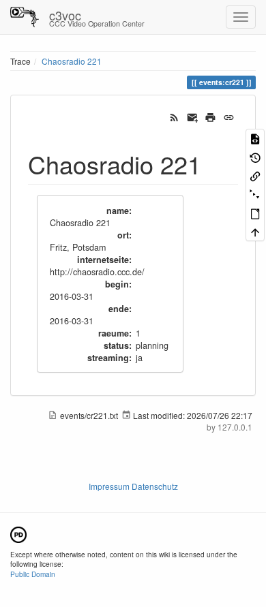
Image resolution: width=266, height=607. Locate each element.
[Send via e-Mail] (192, 116)
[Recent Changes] (174, 116)
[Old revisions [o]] (255, 156)
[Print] (210, 116)
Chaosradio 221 (72, 61)
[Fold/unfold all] (255, 193)
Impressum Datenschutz (133, 486)
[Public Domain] (18, 533)
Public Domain (32, 574)
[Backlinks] (255, 175)
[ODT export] (255, 212)
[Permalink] (229, 116)
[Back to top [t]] (255, 231)
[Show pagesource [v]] (255, 137)
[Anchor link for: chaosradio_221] (213, 163)
